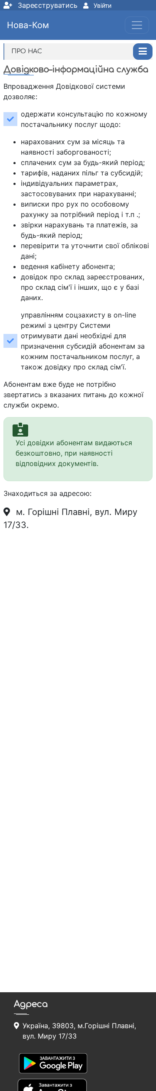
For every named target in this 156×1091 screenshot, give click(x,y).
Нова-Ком (28, 25)
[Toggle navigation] (137, 25)
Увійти (101, 5)
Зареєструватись (47, 5)
